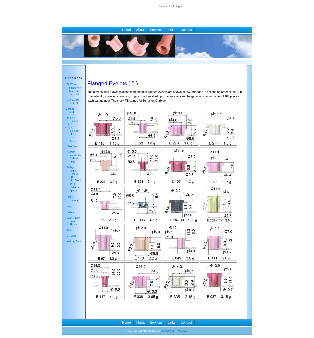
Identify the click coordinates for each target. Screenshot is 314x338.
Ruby (72, 161)
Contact (186, 30)
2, (74, 103)
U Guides (72, 235)
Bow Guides (73, 100)
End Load (74, 94)
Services (156, 30)
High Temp (74, 180)
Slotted (73, 134)
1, (66, 124)
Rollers (70, 212)
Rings (69, 196)
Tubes (70, 230)
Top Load (73, 91)
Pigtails (73, 224)
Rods (69, 206)
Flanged (74, 121)
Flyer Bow (71, 146)
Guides (72, 112)
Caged (73, 170)
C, (74, 140)
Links (171, 30)
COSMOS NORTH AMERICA (174, 331)
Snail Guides (73, 218)
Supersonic (75, 87)
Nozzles (70, 152)
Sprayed (74, 190)
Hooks (73, 221)
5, (69, 127)
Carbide (74, 158)
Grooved (73, 130)
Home (126, 30)
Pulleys (70, 167)
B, (70, 140)
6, (72, 127)
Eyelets (70, 117)
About (140, 30)
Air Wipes (72, 84)
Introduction (76, 155)
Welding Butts (74, 241)
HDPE (72, 177)
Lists (72, 137)
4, (66, 127)
